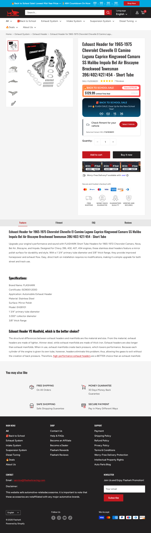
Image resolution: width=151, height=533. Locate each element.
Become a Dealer (59, 445)
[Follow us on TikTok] (70, 518)
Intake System (74, 21)
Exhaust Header (40, 34)
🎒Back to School (26, 21)
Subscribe (113, 497)
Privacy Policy (101, 445)
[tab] (22, 222)
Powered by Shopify (15, 523)
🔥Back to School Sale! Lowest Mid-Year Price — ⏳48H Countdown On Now (51, 3)
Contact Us (56, 431)
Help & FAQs (57, 435)
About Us (28, 27)
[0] (143, 12)
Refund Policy (101, 440)
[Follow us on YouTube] (65, 518)
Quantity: (87, 140)
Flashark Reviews (59, 454)
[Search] (108, 12)
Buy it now (126, 154)
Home (9, 34)
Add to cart (96, 154)
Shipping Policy (102, 435)
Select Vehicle (128, 124)
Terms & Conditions (104, 450)
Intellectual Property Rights (109, 459)
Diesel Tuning (126, 21)
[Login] (137, 12)
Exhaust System (49, 21)
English (11, 512)
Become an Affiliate (60, 440)
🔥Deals (10, 27)
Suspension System (100, 21)
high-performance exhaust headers (72, 356)
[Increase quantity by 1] (113, 142)
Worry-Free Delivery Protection (111, 454)
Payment (99, 431)
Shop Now (131, 3)
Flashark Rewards (59, 450)
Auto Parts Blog (102, 464)
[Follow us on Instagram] (59, 518)
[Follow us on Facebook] (53, 518)
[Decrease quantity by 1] (97, 142)
